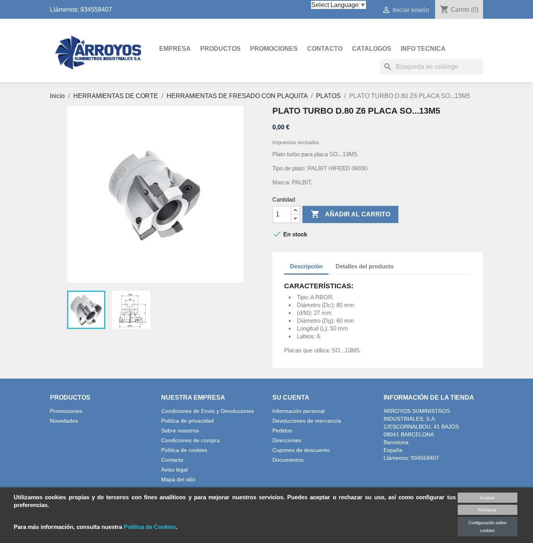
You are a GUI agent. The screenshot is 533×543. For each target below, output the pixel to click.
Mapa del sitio (178, 479)
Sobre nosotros (180, 430)
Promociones (274, 48)
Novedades (64, 421)
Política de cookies (184, 450)
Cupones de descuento (301, 450)
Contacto (325, 48)
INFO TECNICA (423, 48)
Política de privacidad (187, 421)
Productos (220, 48)
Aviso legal (174, 469)
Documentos (288, 460)
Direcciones (286, 440)
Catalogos (371, 48)
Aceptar (487, 497)
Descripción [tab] (306, 266)
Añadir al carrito (350, 214)
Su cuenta (290, 397)
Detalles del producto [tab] (365, 266)
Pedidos (282, 430)
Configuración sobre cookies (487, 526)
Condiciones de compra (190, 440)
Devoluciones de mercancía (306, 421)
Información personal (298, 411)
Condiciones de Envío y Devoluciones (207, 411)
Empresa (175, 48)
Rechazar (487, 509)
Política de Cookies (150, 526)
